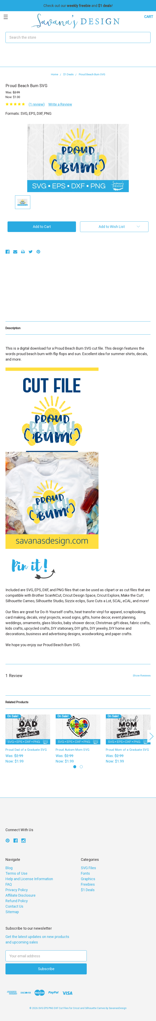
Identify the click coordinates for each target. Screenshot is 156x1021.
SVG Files (88, 868)
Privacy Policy (16, 890)
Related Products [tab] (16, 702)
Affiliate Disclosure (20, 895)
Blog (9, 868)
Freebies (88, 884)
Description (13, 328)
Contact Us (14, 906)
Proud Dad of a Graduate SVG (26, 750)
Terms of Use (16, 873)
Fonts (85, 873)
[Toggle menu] (5, 16)
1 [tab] (74, 766)
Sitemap (12, 912)
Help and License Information (29, 879)
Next (151, 736)
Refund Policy (16, 901)
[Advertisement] (78, 57)
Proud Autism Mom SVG (72, 750)
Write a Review (60, 104)
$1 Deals (88, 890)
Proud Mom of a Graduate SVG (127, 750)
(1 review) (37, 104)
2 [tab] (81, 766)
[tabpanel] (28, 739)
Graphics (88, 879)
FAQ (8, 884)
